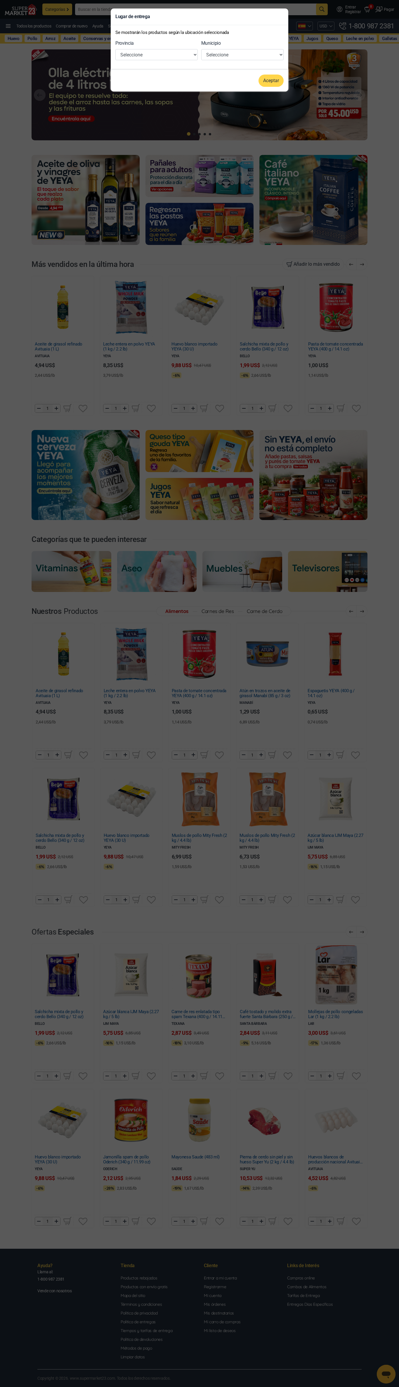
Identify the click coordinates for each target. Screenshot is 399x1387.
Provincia (124, 43)
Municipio (211, 43)
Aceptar (271, 80)
